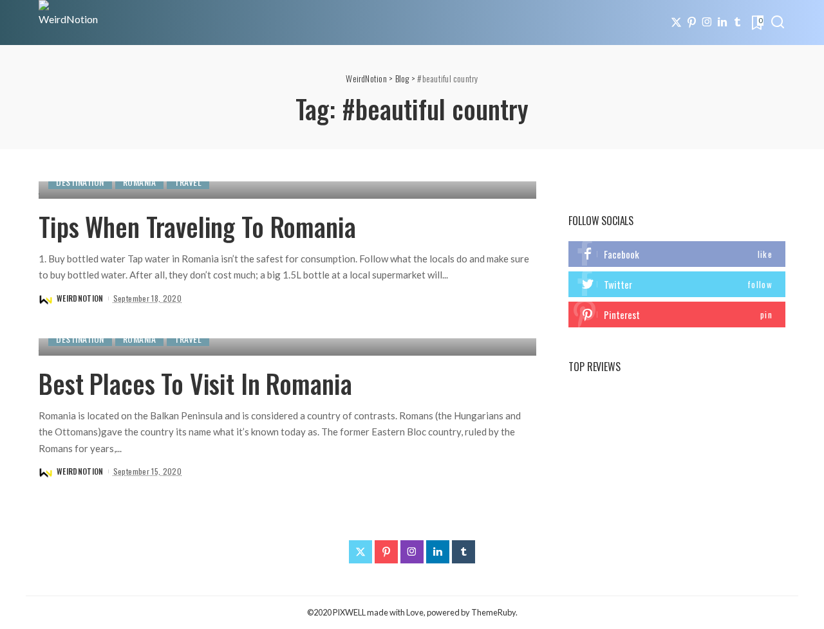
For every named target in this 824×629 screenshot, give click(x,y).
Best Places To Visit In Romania (195, 383)
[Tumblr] (737, 22)
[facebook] (676, 254)
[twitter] (676, 284)
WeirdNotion (80, 298)
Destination (80, 181)
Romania (139, 181)
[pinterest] (676, 314)
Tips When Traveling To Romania (197, 226)
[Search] (777, 22)
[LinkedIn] (722, 22)
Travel (187, 181)
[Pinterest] (691, 22)
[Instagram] (707, 22)
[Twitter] (676, 22)
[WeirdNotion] (69, 22)
